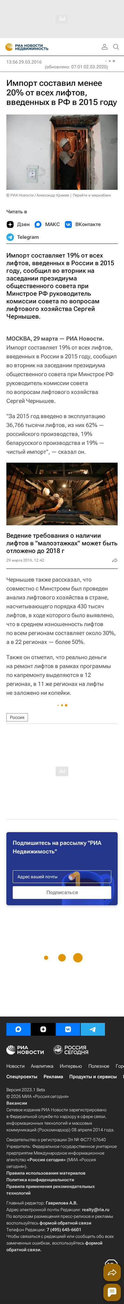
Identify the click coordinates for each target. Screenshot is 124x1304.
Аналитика (42, 1066)
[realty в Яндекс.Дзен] (43, 1029)
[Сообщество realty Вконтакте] (68, 1029)
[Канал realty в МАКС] (18, 1029)
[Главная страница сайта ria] (7, 47)
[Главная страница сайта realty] (38, 47)
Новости (15, 1066)
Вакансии (16, 1103)
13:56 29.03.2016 (24, 62)
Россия (17, 717)
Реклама (53, 1077)
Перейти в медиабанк (92, 195)
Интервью (71, 1066)
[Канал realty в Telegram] (93, 1029)
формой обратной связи (65, 1222)
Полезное (98, 1066)
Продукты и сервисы (93, 1077)
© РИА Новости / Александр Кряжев (37, 195)
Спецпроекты (21, 1077)
